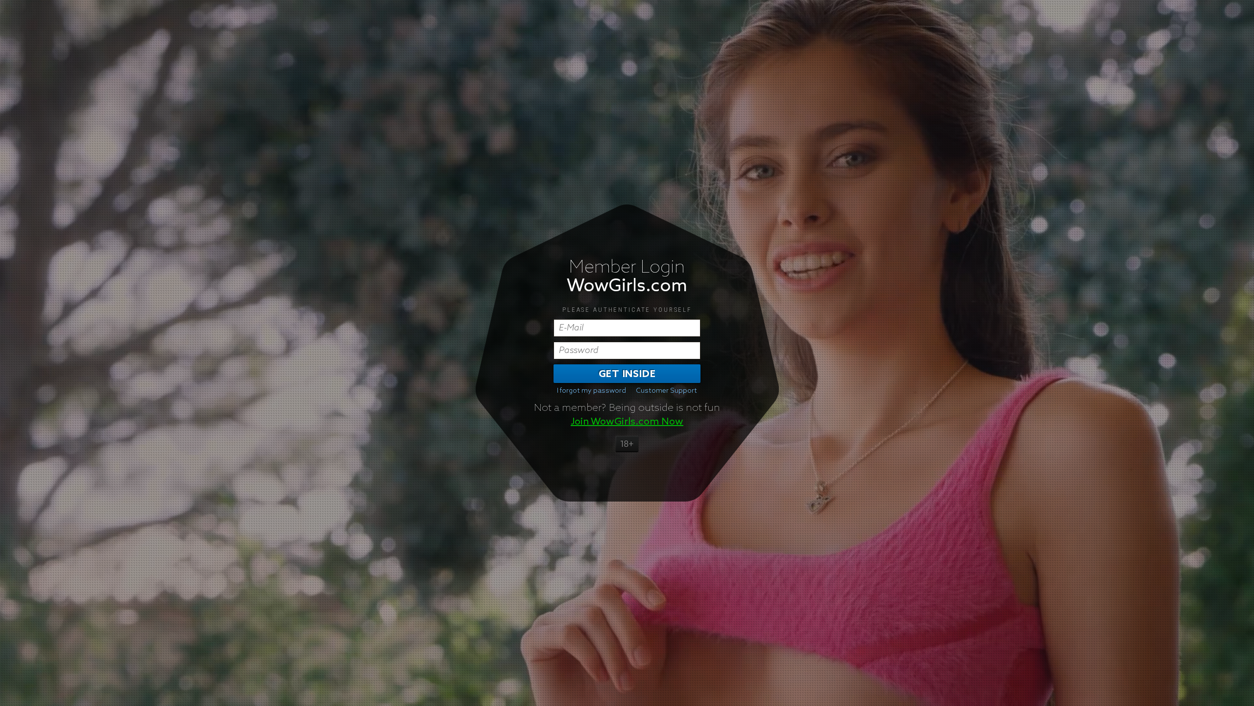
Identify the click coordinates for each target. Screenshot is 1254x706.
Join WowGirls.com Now (627, 422)
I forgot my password (591, 390)
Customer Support (666, 390)
